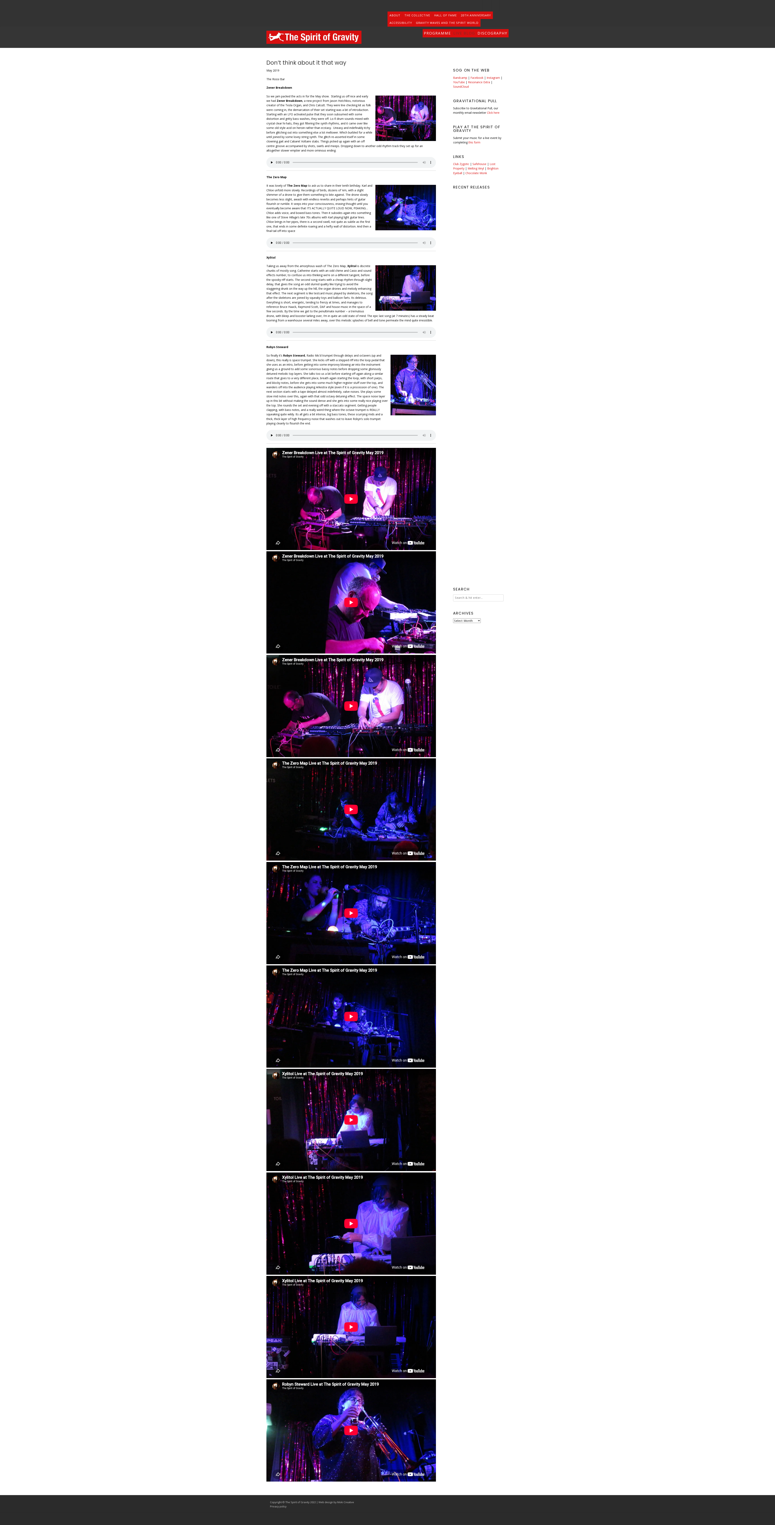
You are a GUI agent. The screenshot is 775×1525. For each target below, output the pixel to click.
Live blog (464, 33)
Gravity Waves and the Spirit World (447, 23)
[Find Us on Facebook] (504, 6)
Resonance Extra (479, 82)
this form (474, 142)
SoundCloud (461, 86)
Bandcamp (460, 78)
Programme (437, 33)
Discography (492, 33)
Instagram (493, 78)
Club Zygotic (461, 164)
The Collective (417, 15)
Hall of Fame (445, 15)
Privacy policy (278, 1506)
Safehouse (479, 164)
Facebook (476, 78)
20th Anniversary (476, 15)
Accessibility (401, 23)
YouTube (459, 82)
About (395, 15)
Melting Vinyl (476, 168)
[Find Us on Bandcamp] (487, 6)
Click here (493, 113)
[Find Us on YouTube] (495, 6)
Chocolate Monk (476, 173)
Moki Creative (345, 1502)
